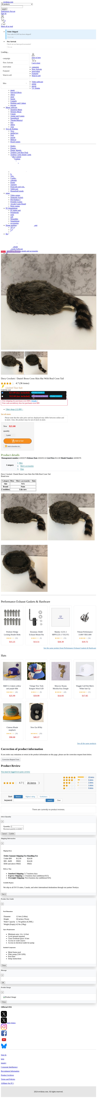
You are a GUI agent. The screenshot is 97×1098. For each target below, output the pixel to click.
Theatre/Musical (16, 120)
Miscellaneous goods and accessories (24, 251)
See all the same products (86, 743)
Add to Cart (19, 441)
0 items (90, 788)
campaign (6, 58)
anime (34, 84)
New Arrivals (8, 63)
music (12, 90)
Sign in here (36, 58)
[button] (48, 23)
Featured (6, 71)
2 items (90, 782)
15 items (91, 777)
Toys (12, 131)
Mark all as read (7, 26)
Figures (13, 148)
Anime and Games (17, 116)
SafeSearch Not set (8, 11)
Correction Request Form (10, 759)
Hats (22, 469)
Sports (12, 99)
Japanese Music (16, 110)
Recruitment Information (10, 1071)
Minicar (13, 140)
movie (34, 86)
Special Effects (16, 92)
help (2, 1059)
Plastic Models (15, 150)
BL (7, 253)
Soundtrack (14, 118)
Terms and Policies (8, 1079)
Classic (13, 114)
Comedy (13, 101)
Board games (15, 142)
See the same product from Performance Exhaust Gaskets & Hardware (70, 648)
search (4, 9)
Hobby (13, 146)
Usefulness (43, 797)
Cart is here (36, 63)
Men (4, 83)
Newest (18, 797)
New (24, 393)
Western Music (16, 112)
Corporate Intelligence (9, 1067)
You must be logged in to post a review (15, 772)
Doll (12, 135)
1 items (90, 785)
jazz (11, 122)
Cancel (4, 834)
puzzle (12, 137)
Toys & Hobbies (12, 129)
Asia (12, 127)
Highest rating (30, 797)
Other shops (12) (14, 409)
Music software (11, 107)
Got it (4, 894)
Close (4, 965)
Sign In (3, 14)
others (12, 95)
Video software (37, 82)
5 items (90, 780)
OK (3, 983)
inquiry (3, 1063)
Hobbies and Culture (18, 103)
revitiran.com (8, 2)
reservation (7, 67)
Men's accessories (27, 466)
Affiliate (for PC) (7, 1083)
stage (12, 97)
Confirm (11, 834)
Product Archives (7, 1075)
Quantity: (6, 826)
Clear (59, 800)
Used (33, 396)
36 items (31, 782)
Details (34, 401)
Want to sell (7, 75)
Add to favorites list (13, 446)
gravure (13, 105)
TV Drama (36, 88)
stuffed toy (14, 133)
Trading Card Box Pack (19, 152)
